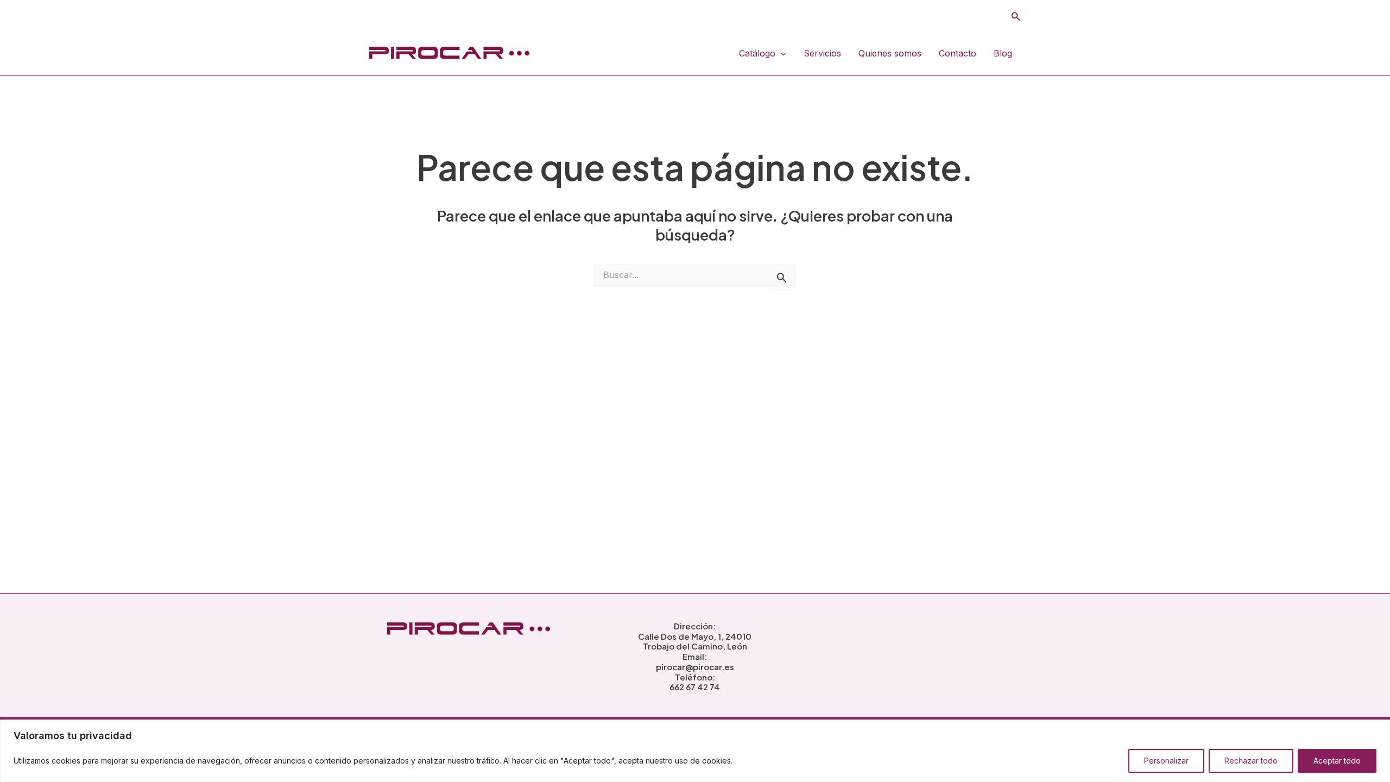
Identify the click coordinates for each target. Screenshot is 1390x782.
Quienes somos (889, 53)
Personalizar (1166, 760)
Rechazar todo (1251, 760)
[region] (695, 751)
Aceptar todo (1337, 760)
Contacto (957, 53)
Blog (1003, 53)
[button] (1016, 16)
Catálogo (757, 53)
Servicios (822, 53)
